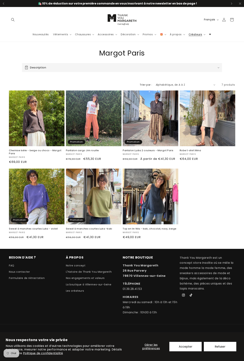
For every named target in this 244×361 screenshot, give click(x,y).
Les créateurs (75, 291)
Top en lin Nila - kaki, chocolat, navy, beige (149, 228)
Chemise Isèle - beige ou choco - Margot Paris (35, 152)
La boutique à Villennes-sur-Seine (88, 284)
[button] (13, 20)
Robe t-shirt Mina (190, 150)
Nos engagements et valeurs (85, 278)
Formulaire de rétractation (27, 278)
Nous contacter (19, 272)
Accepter (185, 347)
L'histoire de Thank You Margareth (89, 272)
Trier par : (146, 85)
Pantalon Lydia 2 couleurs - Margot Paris (148, 150)
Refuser (220, 347)
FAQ (11, 265)
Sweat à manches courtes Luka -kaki (89, 228)
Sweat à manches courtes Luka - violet (33, 228)
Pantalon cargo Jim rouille (82, 150)
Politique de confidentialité (43, 353)
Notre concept (76, 265)
